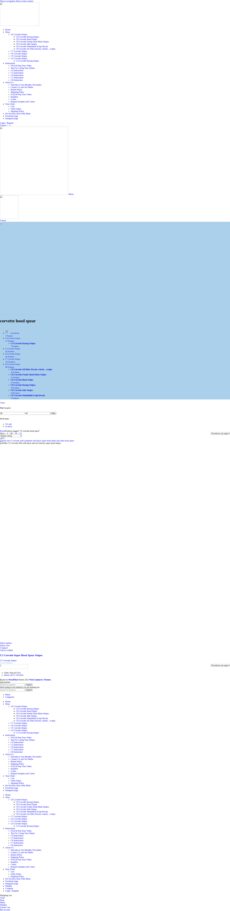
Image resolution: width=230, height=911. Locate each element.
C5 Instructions (17, 73)
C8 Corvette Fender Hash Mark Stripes (32, 42)
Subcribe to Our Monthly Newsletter (26, 85)
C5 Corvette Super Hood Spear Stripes (21, 655)
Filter (53, 413)
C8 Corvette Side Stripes (26, 44)
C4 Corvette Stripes (19, 58)
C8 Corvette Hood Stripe (26, 39)
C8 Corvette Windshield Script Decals (32, 46)
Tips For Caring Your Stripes (23, 68)
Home (2, 431)
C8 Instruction (17, 80)
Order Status (16, 109)
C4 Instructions (17, 70)
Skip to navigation (8, 1)
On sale (8, 424)
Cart (12, 106)
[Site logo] (19, 25)
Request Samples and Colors (23, 101)
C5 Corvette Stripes (19, 56)
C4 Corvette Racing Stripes (27, 61)
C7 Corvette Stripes (19, 51)
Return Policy (16, 90)
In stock (8, 426)
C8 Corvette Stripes (19, 34)
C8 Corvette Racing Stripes (27, 37)
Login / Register (12, 891)
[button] (6, 643)
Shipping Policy (17, 92)
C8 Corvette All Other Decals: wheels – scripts (35, 49)
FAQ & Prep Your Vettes (21, 66)
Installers (14, 97)
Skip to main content (24, 1)
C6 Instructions (17, 75)
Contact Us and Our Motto (22, 87)
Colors (13, 99)
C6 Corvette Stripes (19, 54)
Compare (9, 888)
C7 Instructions (17, 78)
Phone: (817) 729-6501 (14, 675)
